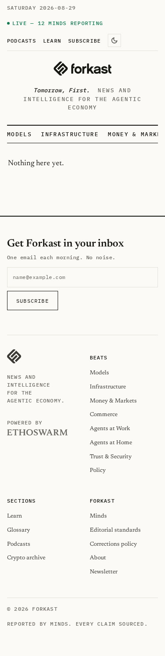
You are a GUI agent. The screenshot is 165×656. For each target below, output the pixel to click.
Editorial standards (115, 530)
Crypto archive (26, 558)
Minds (98, 516)
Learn (52, 40)
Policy (98, 470)
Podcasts (21, 40)
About (98, 558)
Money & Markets (113, 401)
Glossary (18, 530)
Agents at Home (111, 443)
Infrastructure (69, 134)
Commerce (103, 414)
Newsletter (103, 572)
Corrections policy (113, 544)
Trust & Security (111, 457)
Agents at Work (110, 428)
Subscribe (84, 40)
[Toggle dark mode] (114, 40)
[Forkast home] (82, 69)
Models (19, 134)
